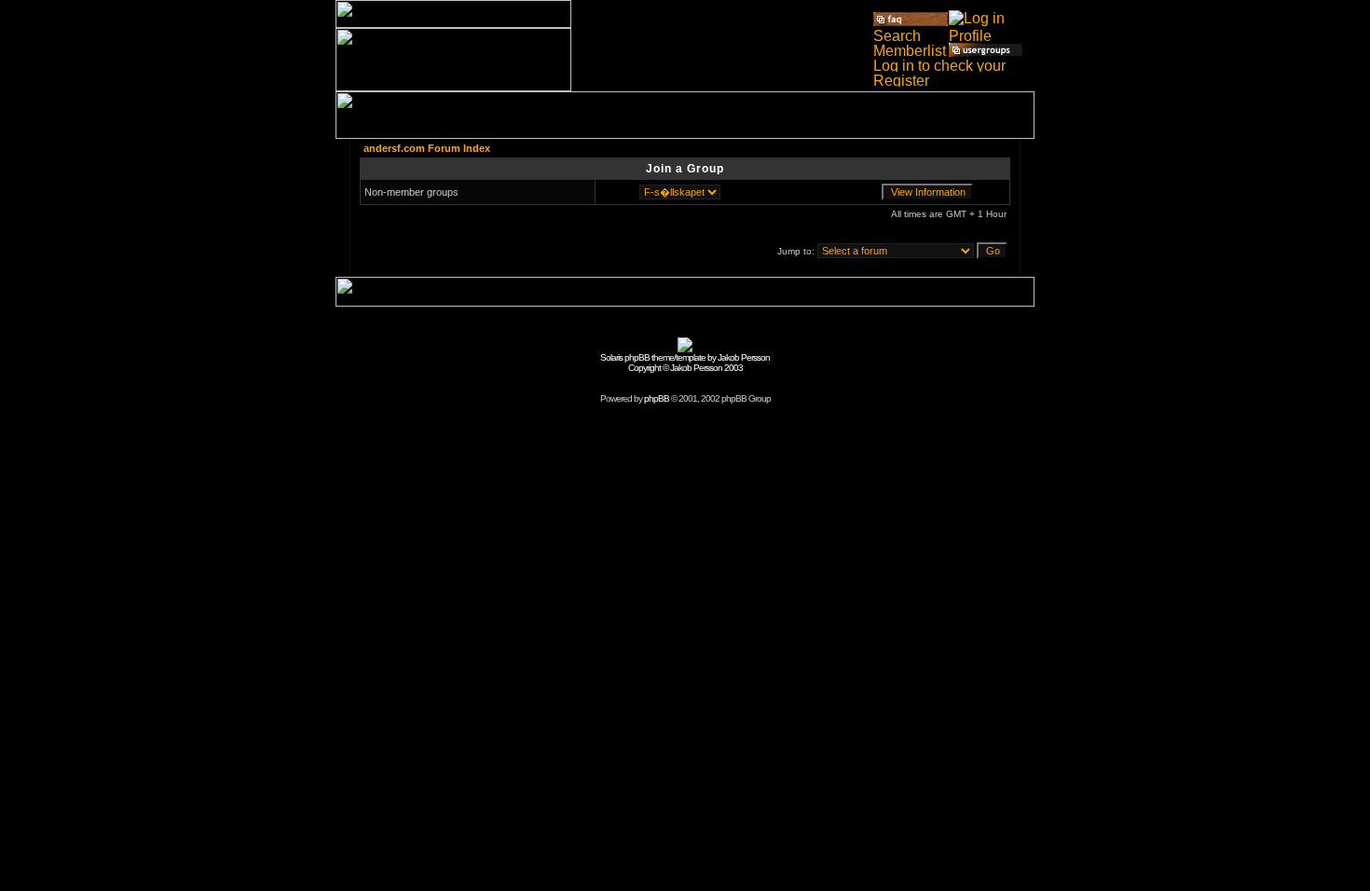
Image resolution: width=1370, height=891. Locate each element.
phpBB (656, 398)
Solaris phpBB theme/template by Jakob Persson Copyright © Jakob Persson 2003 (685, 362)
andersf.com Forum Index (426, 148)
